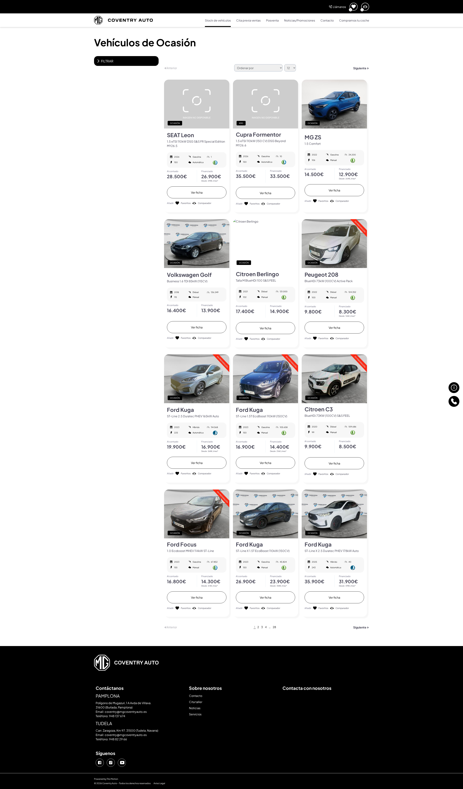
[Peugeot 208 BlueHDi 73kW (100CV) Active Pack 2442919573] (334, 243)
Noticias (194, 708)
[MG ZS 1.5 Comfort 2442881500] (334, 104)
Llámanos (339, 7)
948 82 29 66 (118, 739)
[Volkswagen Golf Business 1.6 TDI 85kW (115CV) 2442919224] (196, 243)
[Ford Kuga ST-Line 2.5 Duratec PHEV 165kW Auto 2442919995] (196, 378)
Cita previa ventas (248, 20)
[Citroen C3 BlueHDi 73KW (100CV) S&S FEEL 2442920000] (334, 378)
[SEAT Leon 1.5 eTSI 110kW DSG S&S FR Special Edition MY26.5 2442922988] (196, 104)
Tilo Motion (112, 778)
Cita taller (195, 702)
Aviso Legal (159, 783)
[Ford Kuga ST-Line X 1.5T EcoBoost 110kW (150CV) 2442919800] (265, 514)
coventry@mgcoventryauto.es (126, 711)
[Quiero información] (454, 387)
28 (274, 627)
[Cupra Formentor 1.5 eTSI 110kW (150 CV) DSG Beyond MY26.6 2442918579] (265, 104)
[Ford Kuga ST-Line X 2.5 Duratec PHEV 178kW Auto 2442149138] (334, 514)
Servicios (195, 714)
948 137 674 (117, 716)
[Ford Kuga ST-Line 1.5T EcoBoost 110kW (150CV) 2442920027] (265, 378)
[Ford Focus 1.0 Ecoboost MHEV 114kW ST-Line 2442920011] (196, 514)
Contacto (327, 20)
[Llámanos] (454, 401)
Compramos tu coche (354, 20)
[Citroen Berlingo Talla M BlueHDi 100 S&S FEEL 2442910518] (265, 243)
